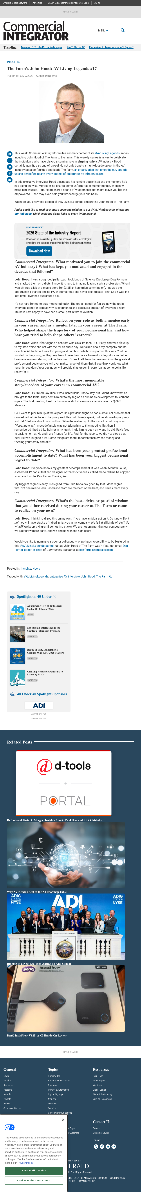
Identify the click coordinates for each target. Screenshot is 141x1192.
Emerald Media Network (15, 3)
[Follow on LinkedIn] (108, 1146)
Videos (6, 1104)
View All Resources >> (103, 1099)
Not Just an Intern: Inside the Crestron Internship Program (43, 629)
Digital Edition (99, 1090)
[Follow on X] (96, 1146)
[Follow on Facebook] (102, 1146)
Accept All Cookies (34, 1170)
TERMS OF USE (68, 1181)
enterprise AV (58, 576)
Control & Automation (58, 1090)
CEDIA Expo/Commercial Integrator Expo (68, 3)
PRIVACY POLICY (86, 1181)
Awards (7, 1094)
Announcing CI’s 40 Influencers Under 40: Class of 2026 (44, 607)
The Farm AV (104, 576)
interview (74, 576)
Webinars (97, 1085)
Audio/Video (54, 1076)
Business (52, 1085)
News (36, 568)
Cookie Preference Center (34, 1180)
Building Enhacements (59, 1081)
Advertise (37, 3)
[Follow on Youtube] (113, 1146)
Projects (7, 1099)
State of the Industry (102, 1094)
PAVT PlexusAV (76, 47)
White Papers (99, 1081)
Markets (52, 1099)
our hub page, (23, 214)
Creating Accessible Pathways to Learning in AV (45, 673)
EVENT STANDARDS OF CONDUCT (91, 1178)
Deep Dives (98, 1076)
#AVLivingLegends (107, 153)
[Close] (63, 1120)
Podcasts (7, 1090)
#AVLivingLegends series (37, 546)
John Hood (88, 576)
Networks (52, 1104)
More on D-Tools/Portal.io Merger (41, 47)
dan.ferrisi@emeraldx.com (96, 550)
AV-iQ (97, 3)
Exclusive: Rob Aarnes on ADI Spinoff (111, 47)
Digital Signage (55, 1094)
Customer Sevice (101, 1133)
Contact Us (98, 1128)
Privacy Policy (25, 1162)
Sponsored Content (12, 1108)
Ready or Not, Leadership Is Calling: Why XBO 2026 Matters (46, 651)
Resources (8, 1085)
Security (52, 1108)
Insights (13, 62)
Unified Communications (60, 1113)
